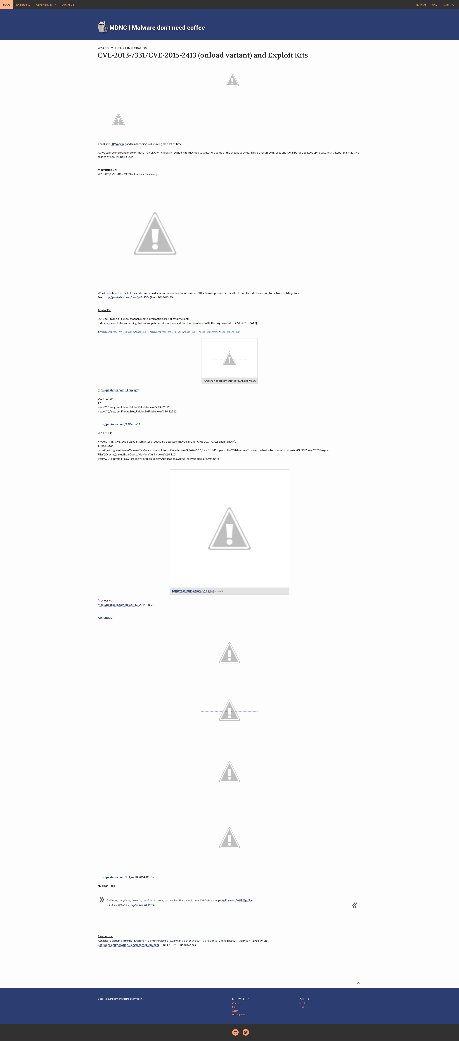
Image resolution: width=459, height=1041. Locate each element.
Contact (449, 4)
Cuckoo (303, 1007)
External (23, 4)
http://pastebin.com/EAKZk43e (193, 590)
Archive (68, 4)
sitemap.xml (238, 1014)
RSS (234, 1007)
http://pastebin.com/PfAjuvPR (118, 877)
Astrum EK (105, 617)
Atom (235, 1010)
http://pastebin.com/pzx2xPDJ (118, 604)
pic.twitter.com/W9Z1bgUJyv (235, 900)
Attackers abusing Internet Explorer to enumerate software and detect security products (157, 940)
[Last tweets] (246, 1032)
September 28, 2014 (142, 905)
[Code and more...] (235, 1032)
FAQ (434, 4)
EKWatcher (118, 143)
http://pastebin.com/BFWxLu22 (119, 424)
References (44, 4)
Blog (6, 4)
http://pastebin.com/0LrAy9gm (118, 389)
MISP (302, 1003)
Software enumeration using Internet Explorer (128, 944)
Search (420, 4)
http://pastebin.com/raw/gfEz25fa (127, 297)
